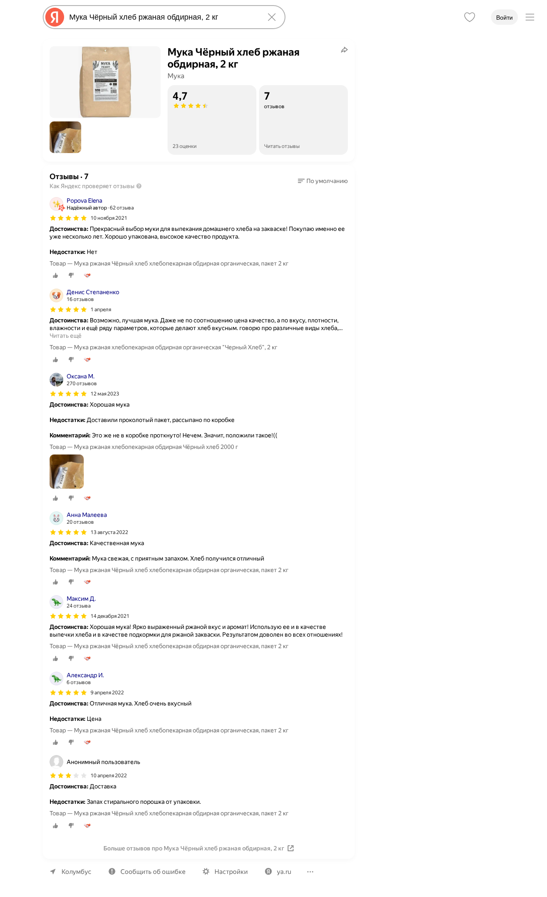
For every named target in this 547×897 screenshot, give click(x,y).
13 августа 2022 (109, 532)
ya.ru (284, 872)
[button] (65, 137)
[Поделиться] (344, 49)
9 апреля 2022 (107, 693)
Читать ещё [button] (66, 335)
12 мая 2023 (105, 394)
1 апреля (101, 310)
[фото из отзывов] (67, 472)
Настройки (231, 872)
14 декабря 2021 (110, 616)
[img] (68, 218)
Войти (504, 17)
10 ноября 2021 (109, 218)
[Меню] (529, 17)
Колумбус (76, 872)
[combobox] (162, 17)
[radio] (56, 275)
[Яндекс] (54, 17)
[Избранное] (469, 17)
